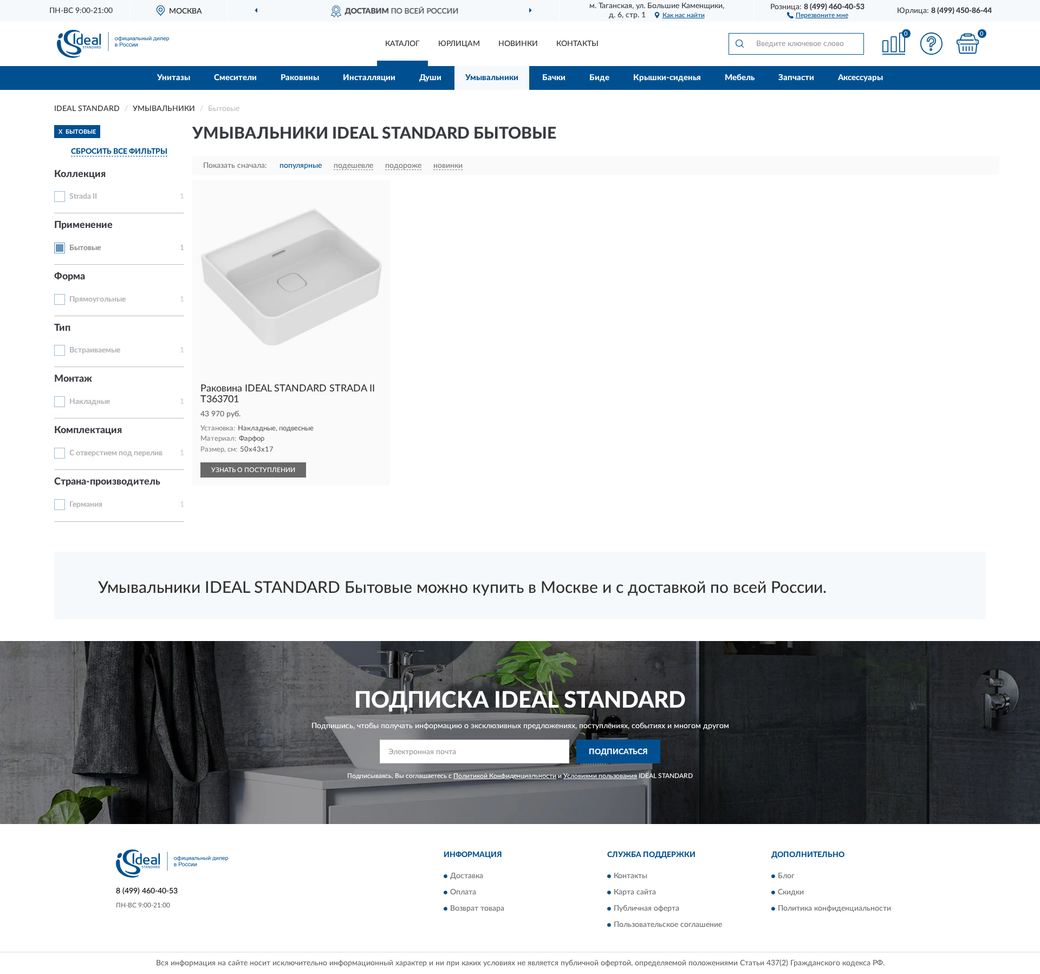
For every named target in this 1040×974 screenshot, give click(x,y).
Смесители (235, 78)
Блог (786, 876)
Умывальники (491, 78)
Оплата (463, 892)
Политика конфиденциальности (834, 908)
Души (430, 78)
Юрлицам (459, 44)
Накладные (89, 402)
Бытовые (85, 248)
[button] (817, 14)
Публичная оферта (646, 908)
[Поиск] (739, 44)
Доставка (466, 876)
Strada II (83, 196)
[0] (968, 43)
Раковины (300, 78)
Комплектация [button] (88, 430)
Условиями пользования (600, 776)
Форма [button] (69, 277)
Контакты (577, 44)
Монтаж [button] (73, 379)
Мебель (740, 78)
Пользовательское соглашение (668, 925)
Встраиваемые (94, 350)
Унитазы (173, 78)
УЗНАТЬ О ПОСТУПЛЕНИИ (253, 470)
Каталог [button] (402, 44)
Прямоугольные (97, 299)
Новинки (518, 44)
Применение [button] (83, 225)
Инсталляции (369, 78)
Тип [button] (62, 328)
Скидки (791, 892)
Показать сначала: (235, 165)
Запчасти (796, 78)
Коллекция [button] (80, 174)
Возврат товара (477, 908)
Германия (85, 504)
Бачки (554, 78)
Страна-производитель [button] (107, 482)
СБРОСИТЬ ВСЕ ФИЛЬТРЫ (119, 151)
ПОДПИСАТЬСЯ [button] (618, 752)
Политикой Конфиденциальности (504, 776)
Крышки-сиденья (667, 78)
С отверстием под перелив (115, 453)
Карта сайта (635, 892)
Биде (599, 78)
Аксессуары (860, 78)
